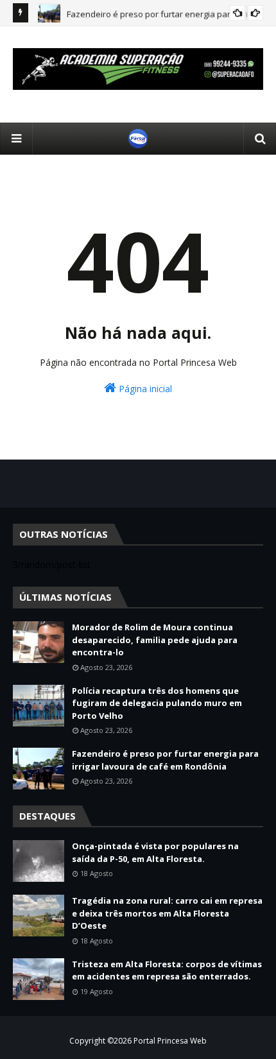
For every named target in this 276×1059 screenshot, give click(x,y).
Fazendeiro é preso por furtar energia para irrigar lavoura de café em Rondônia (165, 760)
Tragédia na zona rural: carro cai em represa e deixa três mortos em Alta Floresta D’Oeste (167, 913)
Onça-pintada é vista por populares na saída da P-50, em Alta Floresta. (155, 852)
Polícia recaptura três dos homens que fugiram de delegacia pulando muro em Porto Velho (157, 703)
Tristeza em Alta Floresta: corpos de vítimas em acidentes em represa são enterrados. (167, 970)
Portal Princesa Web (170, 1040)
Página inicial (144, 389)
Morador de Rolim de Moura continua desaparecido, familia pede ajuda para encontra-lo (154, 639)
